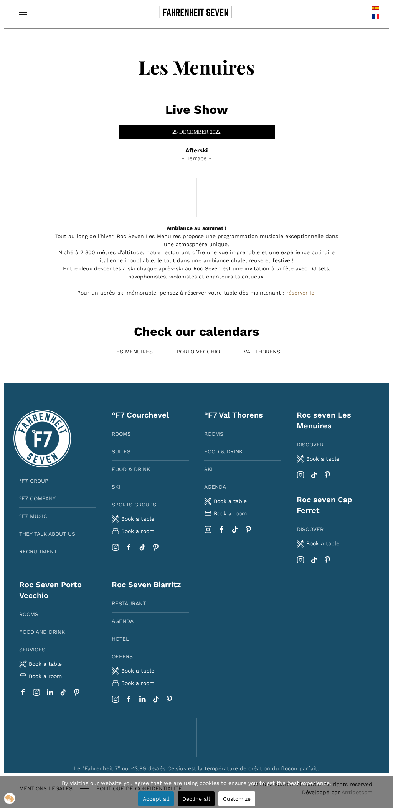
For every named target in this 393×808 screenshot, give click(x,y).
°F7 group (33, 481)
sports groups (134, 504)
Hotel (120, 639)
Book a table (230, 501)
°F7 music (33, 516)
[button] (23, 12)
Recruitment (38, 551)
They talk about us (47, 534)
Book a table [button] (137, 519)
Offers (122, 656)
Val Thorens (262, 351)
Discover (310, 444)
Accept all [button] (156, 799)
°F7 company (37, 498)
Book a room (137, 531)
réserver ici (301, 293)
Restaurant (129, 603)
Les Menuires (133, 351)
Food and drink (42, 632)
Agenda (215, 487)
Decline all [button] (196, 799)
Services (32, 649)
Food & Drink (131, 469)
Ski (116, 487)
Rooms (121, 434)
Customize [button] (237, 799)
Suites (121, 451)
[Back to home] (196, 12)
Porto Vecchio (198, 351)
